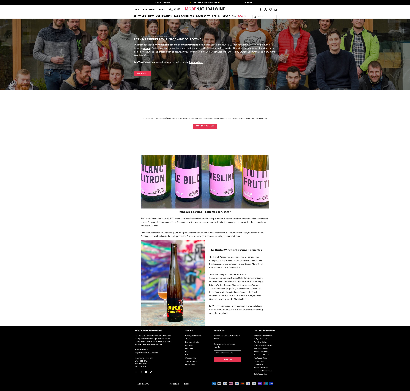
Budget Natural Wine (261, 339)
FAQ (186, 352)
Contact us (189, 345)
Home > (136, 36)
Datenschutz (189, 355)
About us (188, 339)
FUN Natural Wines (260, 342)
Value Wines (164, 16)
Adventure (149, 9)
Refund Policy (190, 364)
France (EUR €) (174, 384)
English (186, 384)
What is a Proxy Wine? (261, 352)
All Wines (139, 16)
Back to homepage (205, 126)
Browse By (203, 16)
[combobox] (266, 17)
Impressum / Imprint (192, 342)
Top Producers (184, 16)
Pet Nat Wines (259, 361)
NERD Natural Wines (261, 348)
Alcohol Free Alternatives (263, 355)
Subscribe (227, 360)
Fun (137, 9)
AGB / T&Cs (189, 348)
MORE (226, 16)
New (151, 16)
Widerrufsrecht (190, 358)
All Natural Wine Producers (263, 336)
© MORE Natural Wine (143, 384)
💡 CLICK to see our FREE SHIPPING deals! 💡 (205, 2)
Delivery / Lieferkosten (193, 336)
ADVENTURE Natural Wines (263, 345)
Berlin (216, 16)
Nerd (161, 9)
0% (234, 16)
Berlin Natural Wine (260, 374)
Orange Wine (258, 364)
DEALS (242, 16)
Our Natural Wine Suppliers (263, 371)
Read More (142, 73)
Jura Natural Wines (260, 358)
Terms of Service (191, 361)
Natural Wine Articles (261, 368)
